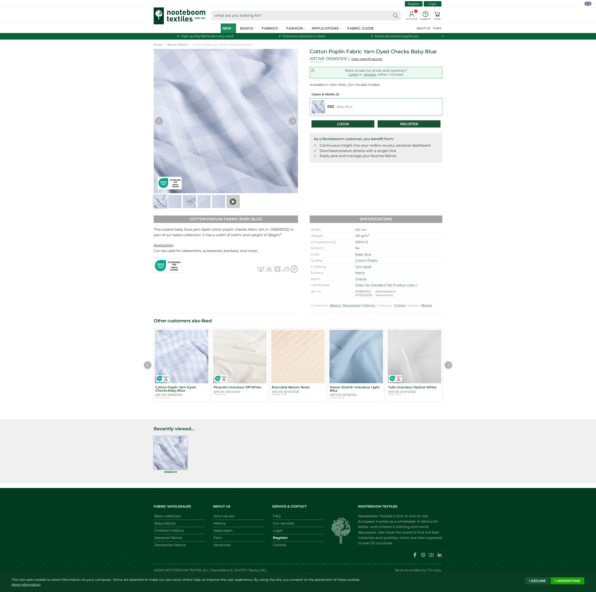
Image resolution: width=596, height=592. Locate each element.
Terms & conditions (410, 570)
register (369, 74)
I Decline (537, 581)
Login (433, 4)
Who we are (223, 516)
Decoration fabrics (170, 545)
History (219, 523)
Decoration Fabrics (358, 305)
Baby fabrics (165, 523)
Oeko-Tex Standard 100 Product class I (386, 285)
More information (26, 584)
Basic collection (167, 516)
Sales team (223, 530)
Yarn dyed (363, 267)
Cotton (400, 305)
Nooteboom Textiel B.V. (187, 570)
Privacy (435, 570)
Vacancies (221, 545)
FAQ (277, 516)
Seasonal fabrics (168, 537)
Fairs (217, 537)
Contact (280, 545)
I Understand (567, 581)
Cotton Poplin (366, 260)
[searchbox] (306, 15)
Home (158, 44)
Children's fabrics (169, 530)
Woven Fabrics (177, 44)
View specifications (366, 59)
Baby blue (363, 254)
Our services (283, 523)
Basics (335, 305)
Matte (360, 273)
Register (414, 4)
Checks (361, 279)
